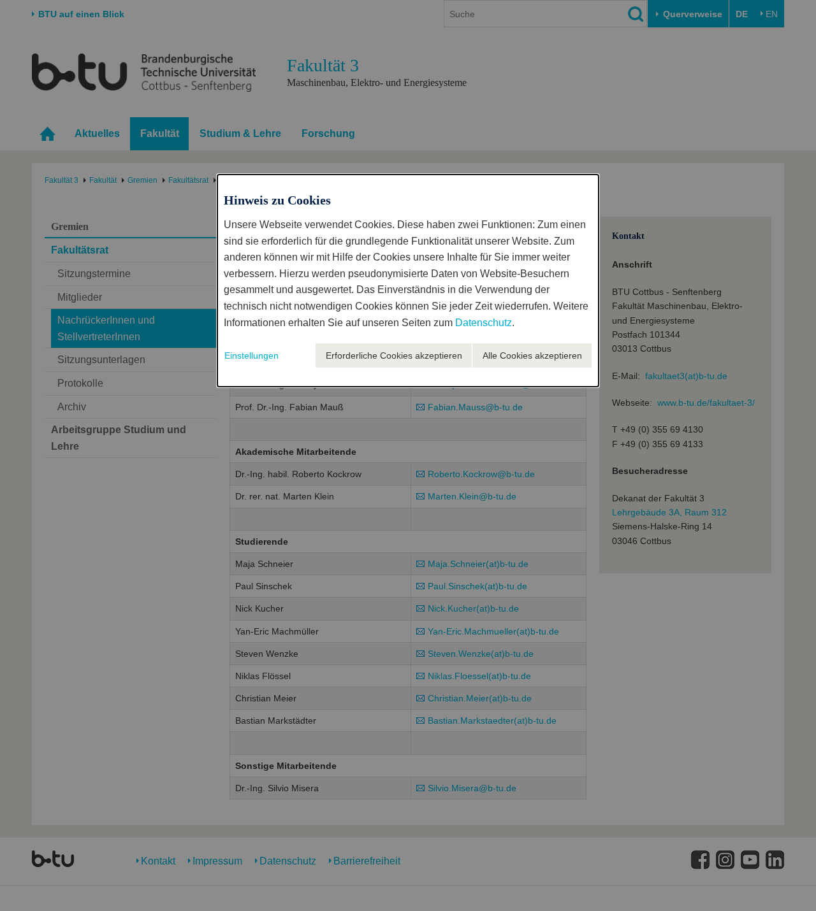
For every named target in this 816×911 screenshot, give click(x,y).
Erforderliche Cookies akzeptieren (394, 355)
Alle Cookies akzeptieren (532, 355)
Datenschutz (483, 322)
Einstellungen (251, 355)
